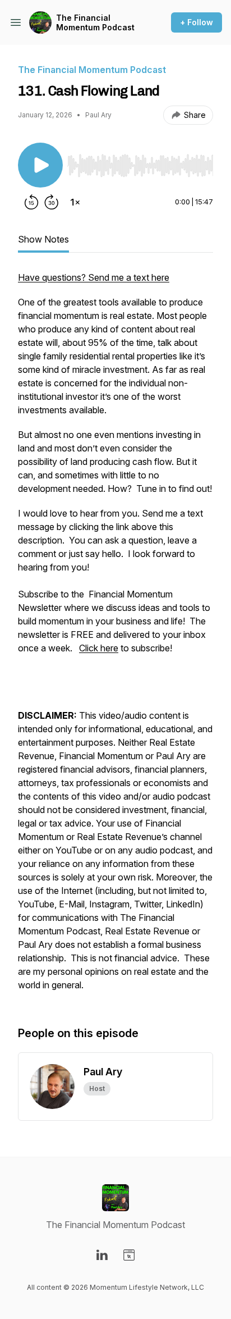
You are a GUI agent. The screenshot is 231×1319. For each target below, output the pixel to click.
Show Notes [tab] (43, 239)
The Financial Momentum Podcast (95, 23)
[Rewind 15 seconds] (31, 202)
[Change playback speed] (75, 202)
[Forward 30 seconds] (51, 202)
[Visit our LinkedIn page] (102, 1255)
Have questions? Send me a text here (93, 277)
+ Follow (196, 22)
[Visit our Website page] (129, 1255)
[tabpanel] (115, 637)
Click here (98, 648)
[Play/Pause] (40, 165)
